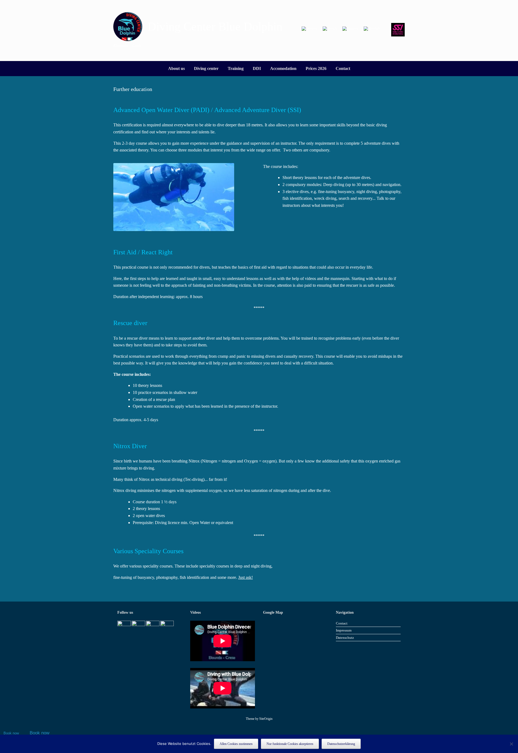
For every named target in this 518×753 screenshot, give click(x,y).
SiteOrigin (265, 718)
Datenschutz (345, 638)
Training (236, 68)
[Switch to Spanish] (371, 28)
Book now (11, 733)
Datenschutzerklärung (341, 744)
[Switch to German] (309, 28)
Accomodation (283, 68)
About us (176, 68)
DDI (257, 68)
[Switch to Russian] (350, 28)
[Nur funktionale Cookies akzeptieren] (511, 744)
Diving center (206, 68)
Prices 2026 (316, 68)
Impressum (344, 630)
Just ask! (245, 577)
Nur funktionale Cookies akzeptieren (290, 744)
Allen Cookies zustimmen (236, 744)
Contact (343, 68)
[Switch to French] (330, 28)
